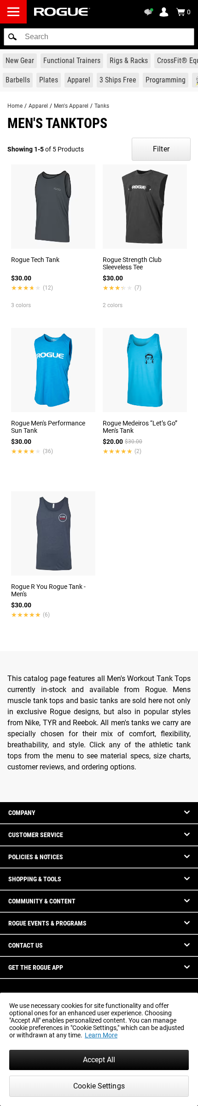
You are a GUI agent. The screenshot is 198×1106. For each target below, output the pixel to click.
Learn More (101, 1035)
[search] (99, 37)
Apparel (38, 106)
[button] (12, 37)
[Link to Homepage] (62, 11)
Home (15, 106)
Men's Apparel (71, 106)
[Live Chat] (150, 12)
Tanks (101, 106)
